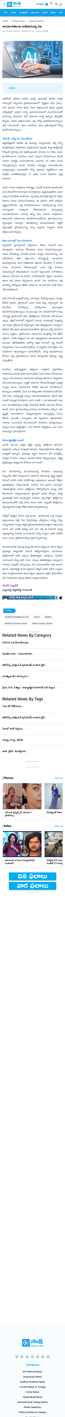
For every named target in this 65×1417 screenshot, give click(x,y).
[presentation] (6, 796)
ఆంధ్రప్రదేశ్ (24, 12)
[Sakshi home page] (32, 1343)
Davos (37, 617)
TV (56, 4)
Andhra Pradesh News (32, 1382)
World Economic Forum (16, 623)
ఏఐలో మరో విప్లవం (32, 729)
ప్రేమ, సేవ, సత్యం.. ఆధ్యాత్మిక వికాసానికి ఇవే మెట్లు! (29, 687)
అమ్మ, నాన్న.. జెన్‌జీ (32, 740)
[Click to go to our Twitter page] (27, 1356)
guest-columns (36, 21)
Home (5, 21)
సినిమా (45, 12)
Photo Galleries (32, 1407)
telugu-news (18, 21)
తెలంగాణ (35, 12)
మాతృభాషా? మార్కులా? (30, 676)
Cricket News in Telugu (32, 1387)
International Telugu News (32, 1402)
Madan (48, 617)
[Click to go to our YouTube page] (38, 1356)
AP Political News (32, 1372)
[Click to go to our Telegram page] (43, 1356)
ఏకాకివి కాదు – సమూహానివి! (31, 654)
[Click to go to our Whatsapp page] (22, 1356)
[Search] (47, 4)
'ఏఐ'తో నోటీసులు (32, 706)
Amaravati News (32, 1377)
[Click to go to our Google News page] (48, 1356)
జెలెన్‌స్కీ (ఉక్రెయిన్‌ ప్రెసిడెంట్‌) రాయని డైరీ (31, 665)
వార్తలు (13, 12)
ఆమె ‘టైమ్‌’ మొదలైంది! (30, 751)
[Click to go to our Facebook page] (17, 1356)
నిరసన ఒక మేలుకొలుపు (32, 642)
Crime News (32, 1392)
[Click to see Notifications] (61, 4)
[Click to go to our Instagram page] (33, 1356)
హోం (5, 12)
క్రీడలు (53, 12)
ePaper (41, 4)
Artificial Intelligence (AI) (17, 617)
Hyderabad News (32, 1397)
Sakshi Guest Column (42, 623)
